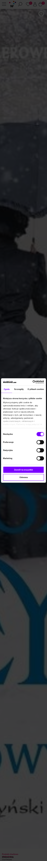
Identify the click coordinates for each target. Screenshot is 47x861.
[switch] (40, 442)
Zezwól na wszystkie (23, 470)
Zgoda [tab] (7, 389)
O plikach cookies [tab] (36, 389)
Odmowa (23, 477)
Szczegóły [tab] (19, 389)
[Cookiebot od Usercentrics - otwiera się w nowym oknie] (33, 382)
